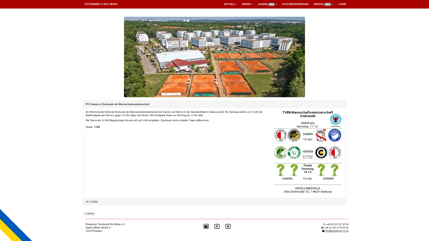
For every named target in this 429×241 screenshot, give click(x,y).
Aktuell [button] (229, 4)
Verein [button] (246, 4)
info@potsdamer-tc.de (337, 230)
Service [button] (322, 4)
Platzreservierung (295, 4)
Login (342, 4)
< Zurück (89, 214)
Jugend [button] (266, 4)
